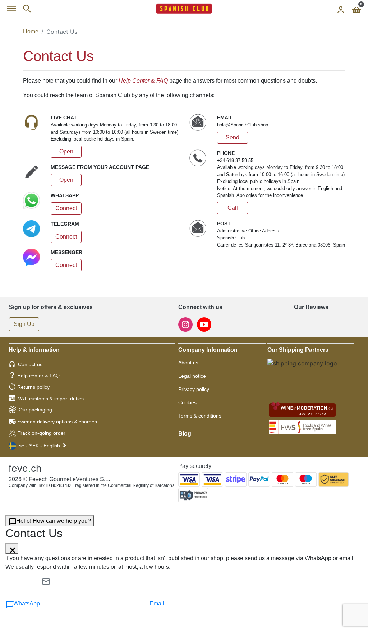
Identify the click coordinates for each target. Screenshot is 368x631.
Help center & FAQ (38, 375)
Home (30, 31)
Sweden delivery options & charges (57, 421)
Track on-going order (41, 433)
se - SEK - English (39, 445)
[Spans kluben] (184, 8)
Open (66, 151)
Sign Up (24, 324)
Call (232, 208)
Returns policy (33, 387)
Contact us (30, 364)
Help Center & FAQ (143, 81)
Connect (66, 208)
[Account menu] (340, 8)
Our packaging (35, 410)
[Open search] (27, 8)
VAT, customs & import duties (51, 398)
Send (232, 137)
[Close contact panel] (11, 548)
